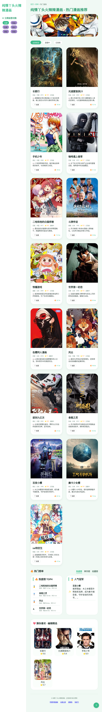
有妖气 (77, 702)
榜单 (37, 4)
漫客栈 (70, 702)
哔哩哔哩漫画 (54, 702)
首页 (32, 4)
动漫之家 (63, 702)
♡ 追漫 (36, 104)
